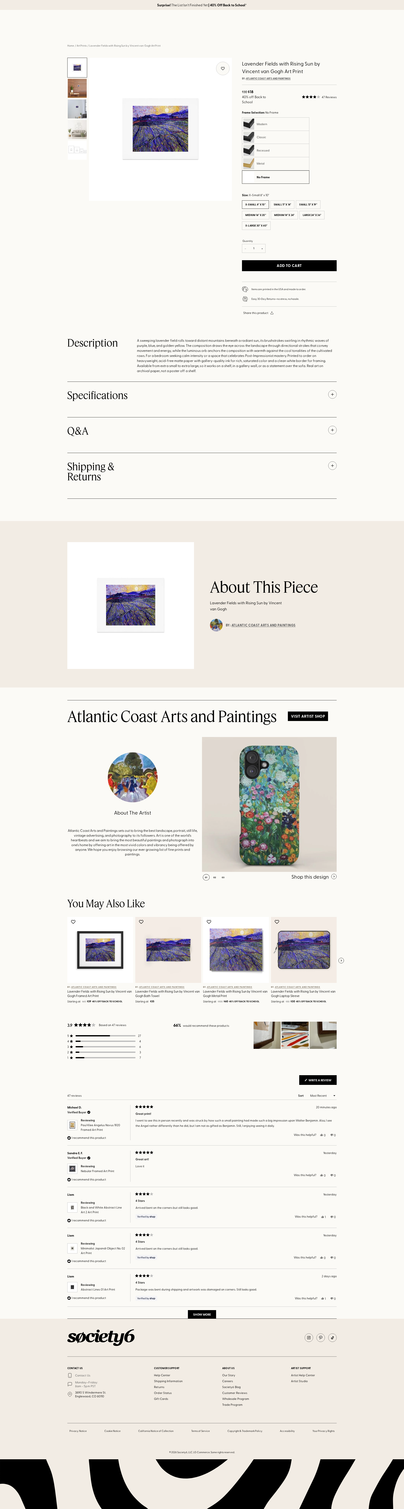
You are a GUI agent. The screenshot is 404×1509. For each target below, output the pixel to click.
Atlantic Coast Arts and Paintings (268, 78)
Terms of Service (200, 1431)
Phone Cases (227, 33)
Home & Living (201, 33)
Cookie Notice (112, 1431)
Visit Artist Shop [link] (308, 716)
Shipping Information (168, 1381)
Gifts (247, 33)
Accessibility (287, 1431)
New (151, 33)
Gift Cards (161, 1399)
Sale (263, 33)
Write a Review (322, 1081)
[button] (319, 96)
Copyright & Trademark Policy (244, 1431)
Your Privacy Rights (323, 1431)
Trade (280, 33)
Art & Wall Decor (172, 33)
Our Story (228, 1375)
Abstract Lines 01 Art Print (98, 1289)
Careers (227, 1381)
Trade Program (232, 1405)
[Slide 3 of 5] (77, 108)
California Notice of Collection (156, 1431)
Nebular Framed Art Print (97, 1171)
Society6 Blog (231, 1387)
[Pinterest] (320, 1337)
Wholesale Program (235, 1399)
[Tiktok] (332, 1337)
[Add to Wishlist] (73, 922)
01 (206, 877)
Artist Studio (299, 1381)
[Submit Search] (265, 21)
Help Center (162, 1375)
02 (214, 877)
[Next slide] (341, 960)
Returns (159, 1387)
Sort (301, 1096)
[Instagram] (309, 1337)
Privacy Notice (78, 1431)
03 (223, 877)
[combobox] (283, 21)
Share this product (255, 313)
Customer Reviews (234, 1393)
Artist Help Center (303, 1375)
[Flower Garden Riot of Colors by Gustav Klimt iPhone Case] (269, 804)
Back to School (130, 33)
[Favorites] (321, 21)
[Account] (311, 21)
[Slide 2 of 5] (77, 88)
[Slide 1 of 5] (77, 67)
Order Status (163, 1393)
